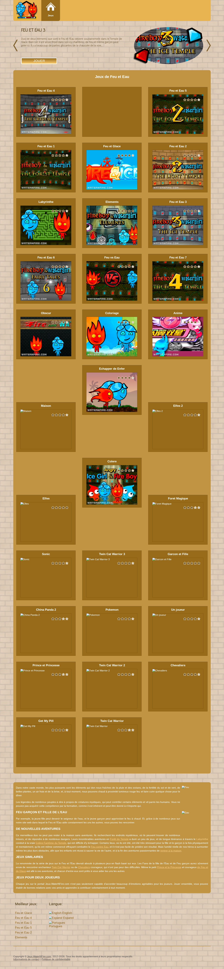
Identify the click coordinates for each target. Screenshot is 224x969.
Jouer (39, 61)
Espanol (68, 918)
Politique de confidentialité (55, 959)
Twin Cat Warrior (61, 867)
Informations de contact (26, 959)
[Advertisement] (111, 111)
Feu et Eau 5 (23, 927)
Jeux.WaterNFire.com (39, 956)
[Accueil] (27, 11)
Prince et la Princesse (169, 867)
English (66, 913)
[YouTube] (193, 957)
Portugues (55, 926)
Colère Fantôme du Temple (51, 843)
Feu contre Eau (99, 846)
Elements (21, 937)
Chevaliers (84, 867)
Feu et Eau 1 (23, 922)
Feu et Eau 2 (23, 932)
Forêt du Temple (119, 839)
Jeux (51, 15)
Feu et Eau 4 (23, 918)
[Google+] (200, 957)
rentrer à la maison (170, 850)
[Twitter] (206, 957)
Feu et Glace (23, 913)
